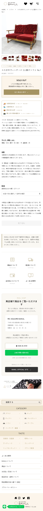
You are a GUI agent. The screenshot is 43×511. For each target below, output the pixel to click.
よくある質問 (6, 456)
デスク (8, 413)
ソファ (11, 9)
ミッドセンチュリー (10, 448)
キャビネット (32, 418)
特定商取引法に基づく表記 (11, 482)
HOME (3, 9)
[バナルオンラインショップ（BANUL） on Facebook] (28, 498)
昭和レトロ (32, 66)
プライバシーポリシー (9, 487)
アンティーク (7, 443)
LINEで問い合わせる (21, 352)
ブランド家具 (29, 448)
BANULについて (7, 461)
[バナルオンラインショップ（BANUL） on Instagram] (19, 498)
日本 (25, 66)
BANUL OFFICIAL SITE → (21, 369)
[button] (4, 58)
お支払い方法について (9, 471)
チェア (29, 413)
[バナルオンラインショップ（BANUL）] (14, 498)
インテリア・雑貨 (11, 428)
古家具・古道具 (12, 66)
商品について (6, 466)
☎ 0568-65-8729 (21, 346)
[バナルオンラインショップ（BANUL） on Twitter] (24, 498)
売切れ (20, 66)
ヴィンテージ (29, 443)
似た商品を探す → (21, 92)
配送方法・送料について (10, 477)
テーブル (30, 423)
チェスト (8, 418)
